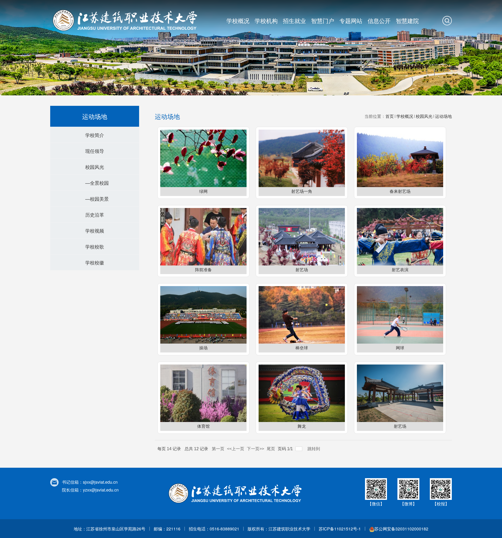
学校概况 (237, 20)
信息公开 (379, 20)
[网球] (400, 315)
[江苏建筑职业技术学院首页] (126, 19)
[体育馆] (203, 393)
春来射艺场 (400, 191)
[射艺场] (302, 236)
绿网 (203, 191)
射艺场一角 (301, 191)
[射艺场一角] (302, 158)
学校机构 (266, 20)
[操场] (203, 315)
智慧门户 (322, 20)
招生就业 (294, 20)
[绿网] (203, 158)
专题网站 (350, 20)
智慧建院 (407, 20)
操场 (203, 348)
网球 (400, 348)
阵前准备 (203, 270)
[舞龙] (302, 393)
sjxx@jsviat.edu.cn (100, 482)
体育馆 (203, 426)
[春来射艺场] (400, 158)
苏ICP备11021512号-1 (340, 529)
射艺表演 (400, 270)
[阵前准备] (203, 236)
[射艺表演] (400, 236)
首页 (389, 116)
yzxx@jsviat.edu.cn (101, 490)
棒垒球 (301, 348)
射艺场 (301, 270)
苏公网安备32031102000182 (401, 529)
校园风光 (424, 116)
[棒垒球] (302, 315)
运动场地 (443, 116)
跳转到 (314, 449)
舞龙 (302, 426)
